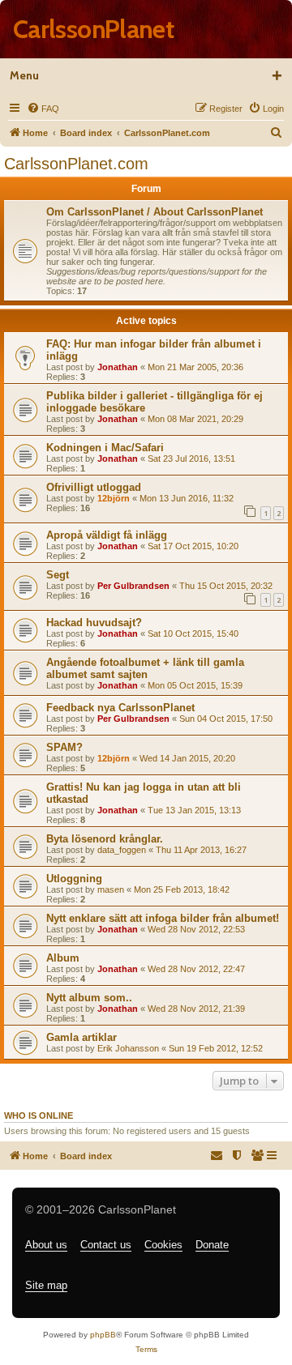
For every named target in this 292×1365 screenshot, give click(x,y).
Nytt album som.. (89, 998)
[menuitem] (43, 108)
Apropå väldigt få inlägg (106, 535)
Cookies (163, 1245)
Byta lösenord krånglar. (104, 839)
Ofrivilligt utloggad (93, 487)
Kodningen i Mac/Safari (105, 447)
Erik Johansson (128, 1048)
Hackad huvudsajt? (94, 622)
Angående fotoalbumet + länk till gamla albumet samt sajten (145, 668)
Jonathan (117, 367)
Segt (57, 575)
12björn (113, 498)
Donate (212, 1245)
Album (62, 958)
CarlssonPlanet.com (76, 164)
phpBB (103, 1334)
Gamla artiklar (81, 1037)
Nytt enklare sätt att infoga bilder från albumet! (162, 918)
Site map (46, 1285)
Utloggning (74, 878)
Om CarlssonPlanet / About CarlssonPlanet (154, 212)
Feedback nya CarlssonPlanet (120, 708)
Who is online (38, 1115)
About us (46, 1245)
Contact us (105, 1245)
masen (110, 889)
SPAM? (64, 747)
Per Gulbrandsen (133, 586)
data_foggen (121, 850)
